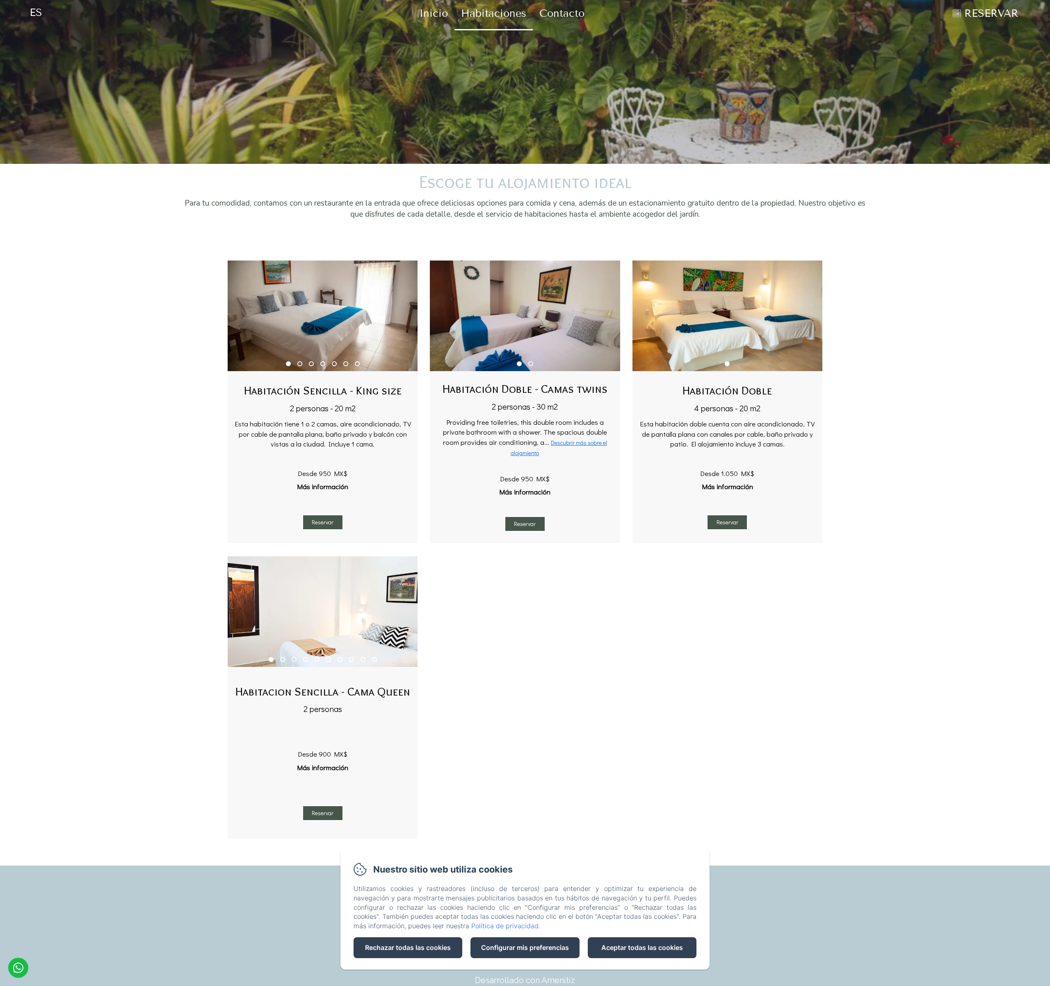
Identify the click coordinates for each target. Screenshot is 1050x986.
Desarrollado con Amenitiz (525, 980)
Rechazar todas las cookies (408, 947)
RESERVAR (991, 13)
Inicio (433, 13)
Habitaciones (493, 13)
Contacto (561, 13)
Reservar (322, 522)
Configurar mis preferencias (525, 947)
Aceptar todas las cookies (642, 947)
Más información (322, 486)
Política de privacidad (505, 926)
